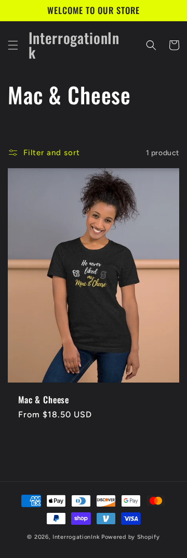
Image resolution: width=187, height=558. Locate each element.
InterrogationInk (76, 537)
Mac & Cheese (43, 399)
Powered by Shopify (130, 537)
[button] (13, 45)
